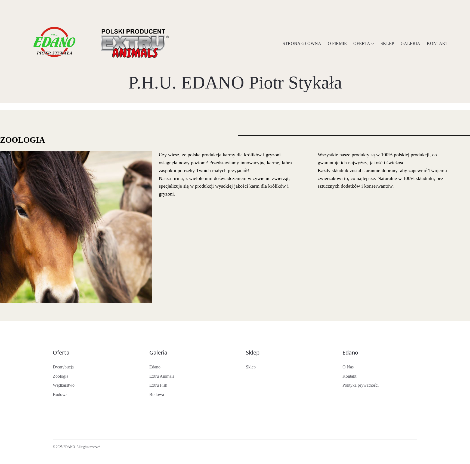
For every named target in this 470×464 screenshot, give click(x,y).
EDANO (69, 447)
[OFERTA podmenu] (372, 43)
